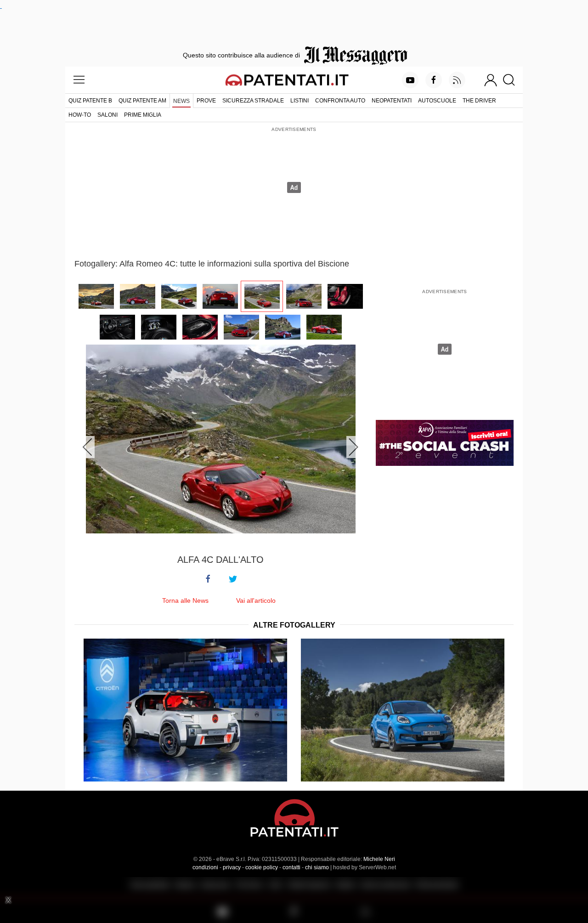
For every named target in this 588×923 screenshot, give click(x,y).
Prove (206, 100)
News (181, 101)
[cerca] (512, 79)
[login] (491, 79)
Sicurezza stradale (253, 100)
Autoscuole (437, 100)
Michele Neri (379, 859)
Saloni (107, 115)
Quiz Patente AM (142, 100)
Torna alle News (185, 600)
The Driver (479, 100)
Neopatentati (392, 100)
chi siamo (317, 867)
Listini (299, 100)
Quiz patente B (90, 100)
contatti (291, 867)
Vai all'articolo (256, 600)
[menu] (79, 79)
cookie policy (261, 867)
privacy (232, 867)
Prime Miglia (142, 115)
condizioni (205, 867)
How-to (79, 115)
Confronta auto (340, 100)
